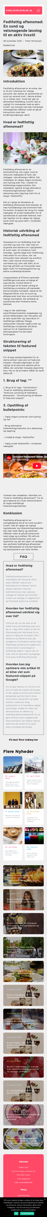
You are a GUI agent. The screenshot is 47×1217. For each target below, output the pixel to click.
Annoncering (23, 1195)
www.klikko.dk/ (26, 1182)
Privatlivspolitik (27, 1213)
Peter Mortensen (33, 41)
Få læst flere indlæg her (23, 739)
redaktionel (9, 45)
